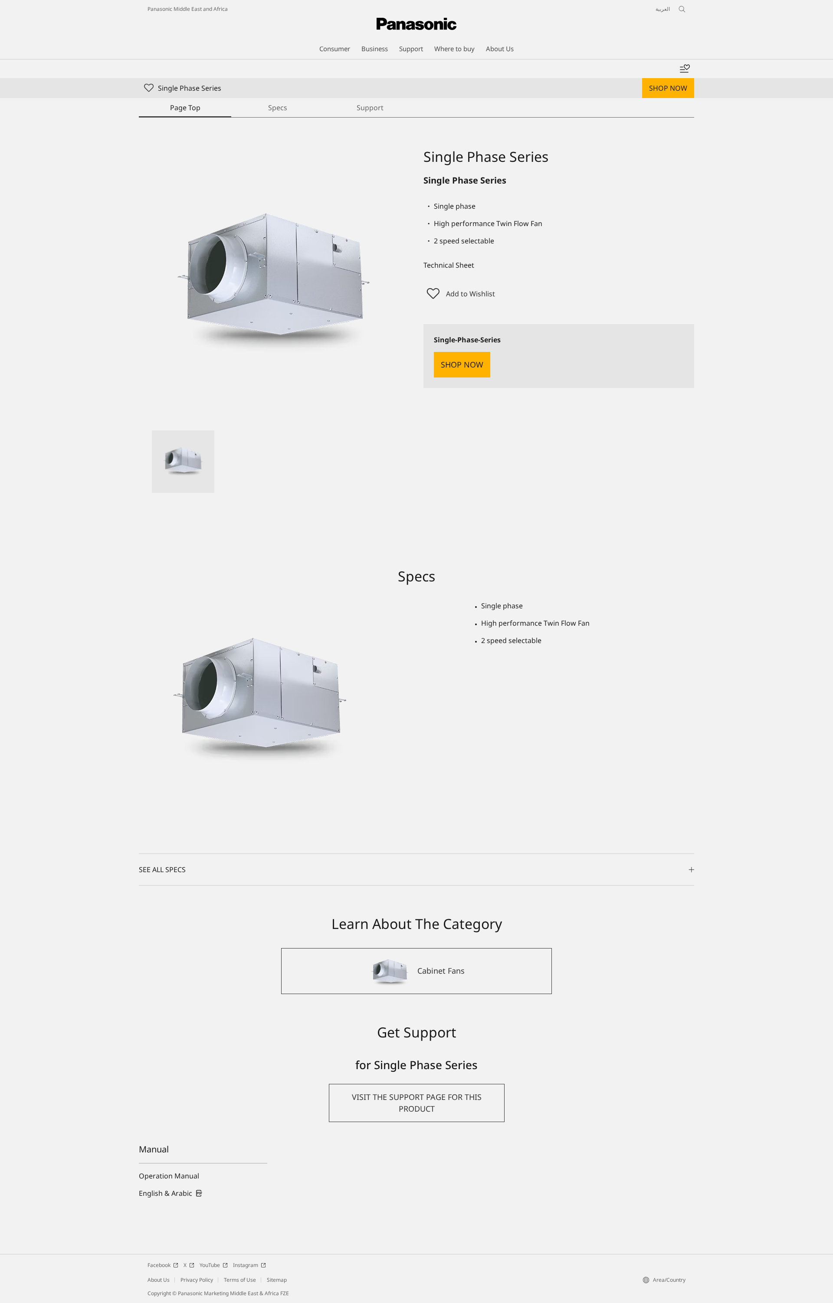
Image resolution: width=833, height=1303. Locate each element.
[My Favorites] (684, 69)
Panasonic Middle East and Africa (188, 9)
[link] (171, 1193)
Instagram (245, 1265)
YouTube (210, 1265)
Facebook (159, 1265)
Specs (277, 107)
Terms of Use (240, 1279)
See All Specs (162, 869)
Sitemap (277, 1279)
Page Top (185, 107)
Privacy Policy (196, 1279)
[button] (183, 461)
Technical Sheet (448, 265)
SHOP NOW (668, 88)
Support (370, 107)
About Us (159, 1279)
